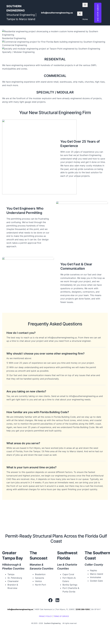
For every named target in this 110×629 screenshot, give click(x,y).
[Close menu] (79, 13)
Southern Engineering (52, 623)
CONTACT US (98, 12)
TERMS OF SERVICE (61, 616)
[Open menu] (85, 5)
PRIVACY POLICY (45, 616)
